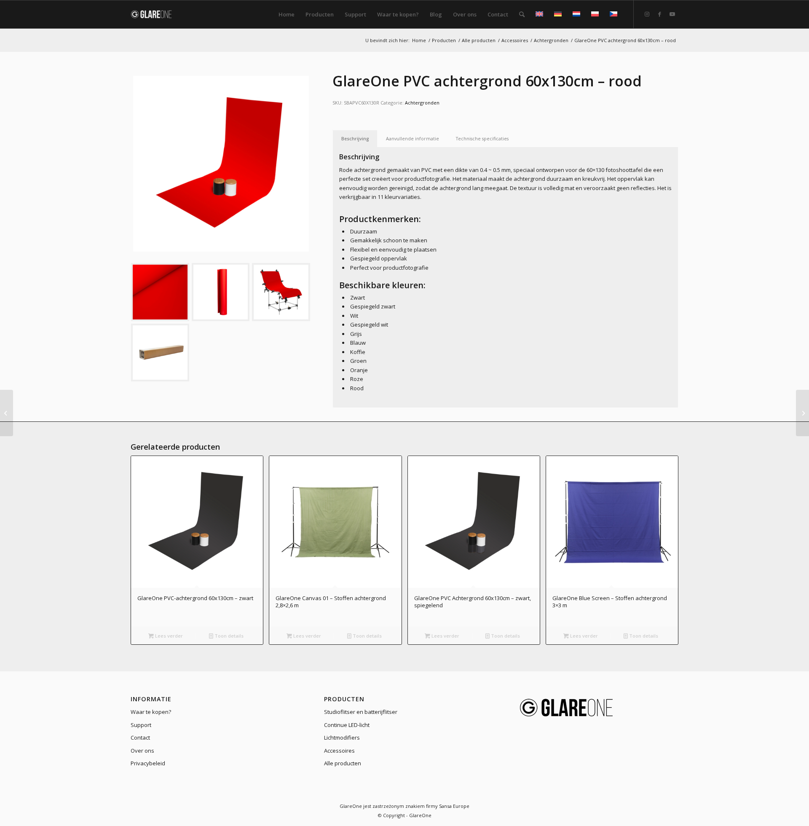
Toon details (228, 636)
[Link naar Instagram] (646, 14)
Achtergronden (422, 102)
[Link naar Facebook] (659, 14)
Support (141, 725)
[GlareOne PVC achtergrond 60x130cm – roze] (802, 413)
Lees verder (168, 636)
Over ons (142, 750)
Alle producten (342, 763)
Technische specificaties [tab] (482, 138)
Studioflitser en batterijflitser (360, 712)
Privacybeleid (148, 763)
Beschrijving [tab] (355, 138)
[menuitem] (286, 14)
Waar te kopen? (151, 712)
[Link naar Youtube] (672, 14)
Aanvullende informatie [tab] (412, 138)
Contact (140, 737)
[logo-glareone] (156, 14)
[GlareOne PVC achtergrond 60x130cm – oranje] (6, 413)
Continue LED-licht (347, 725)
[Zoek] (522, 14)
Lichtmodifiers (342, 737)
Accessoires (339, 750)
